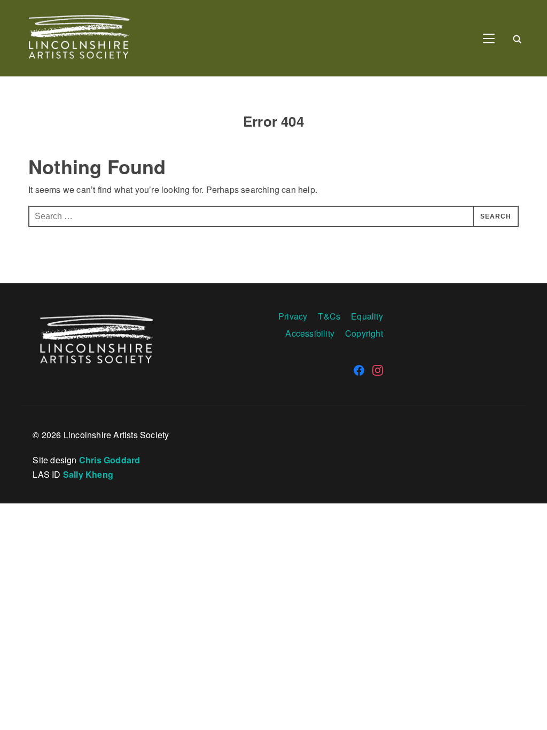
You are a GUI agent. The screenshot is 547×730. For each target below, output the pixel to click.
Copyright (364, 333)
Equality (367, 316)
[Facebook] (359, 370)
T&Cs (329, 316)
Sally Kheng (88, 474)
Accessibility (309, 333)
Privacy (292, 316)
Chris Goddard (109, 460)
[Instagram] (377, 370)
